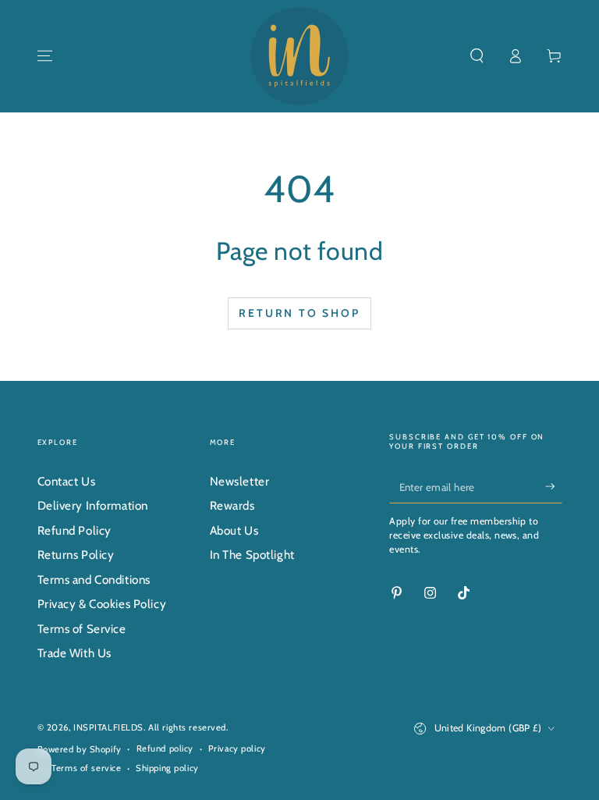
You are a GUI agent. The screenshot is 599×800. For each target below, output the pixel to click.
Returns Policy (76, 554)
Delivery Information (92, 505)
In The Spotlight (252, 554)
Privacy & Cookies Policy (102, 603)
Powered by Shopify (79, 749)
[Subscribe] (553, 486)
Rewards (232, 505)
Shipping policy (167, 768)
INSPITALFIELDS (108, 727)
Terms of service (86, 768)
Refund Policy (74, 530)
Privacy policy (237, 748)
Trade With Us (74, 652)
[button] (477, 56)
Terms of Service (81, 628)
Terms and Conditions (94, 579)
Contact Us (66, 481)
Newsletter (240, 481)
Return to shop (299, 313)
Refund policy (164, 748)
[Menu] (45, 56)
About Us (234, 530)
